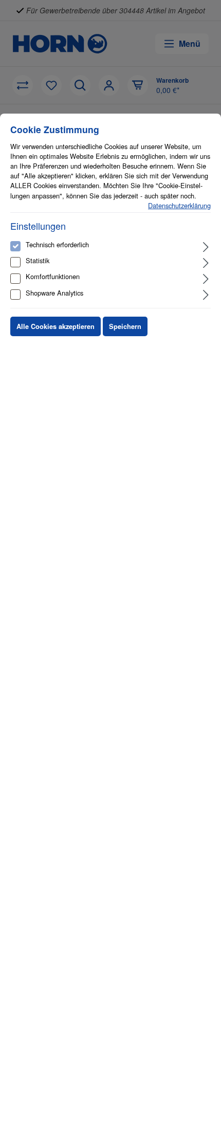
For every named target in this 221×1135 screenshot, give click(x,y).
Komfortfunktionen (53, 276)
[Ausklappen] (206, 246)
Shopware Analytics (54, 293)
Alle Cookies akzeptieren (55, 326)
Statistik (37, 260)
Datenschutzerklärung (179, 205)
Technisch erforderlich (57, 244)
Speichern (125, 326)
